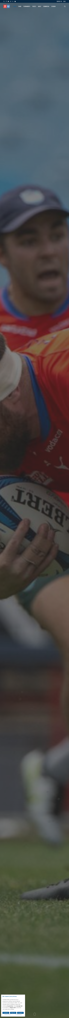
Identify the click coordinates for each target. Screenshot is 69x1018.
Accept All (20, 1012)
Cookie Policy (19, 1014)
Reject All (13, 1012)
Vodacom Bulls (37, 533)
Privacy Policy (8, 1014)
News (29, 533)
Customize (6, 1012)
